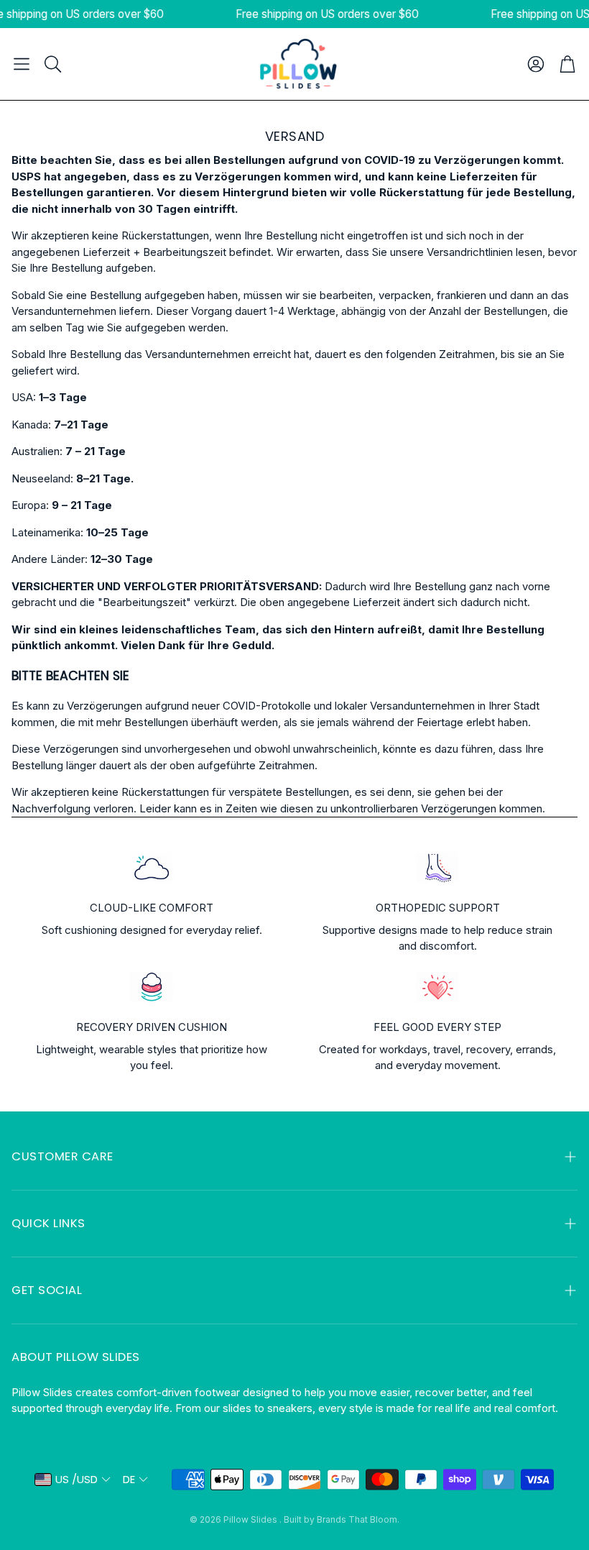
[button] (21, 64)
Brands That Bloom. (358, 1519)
